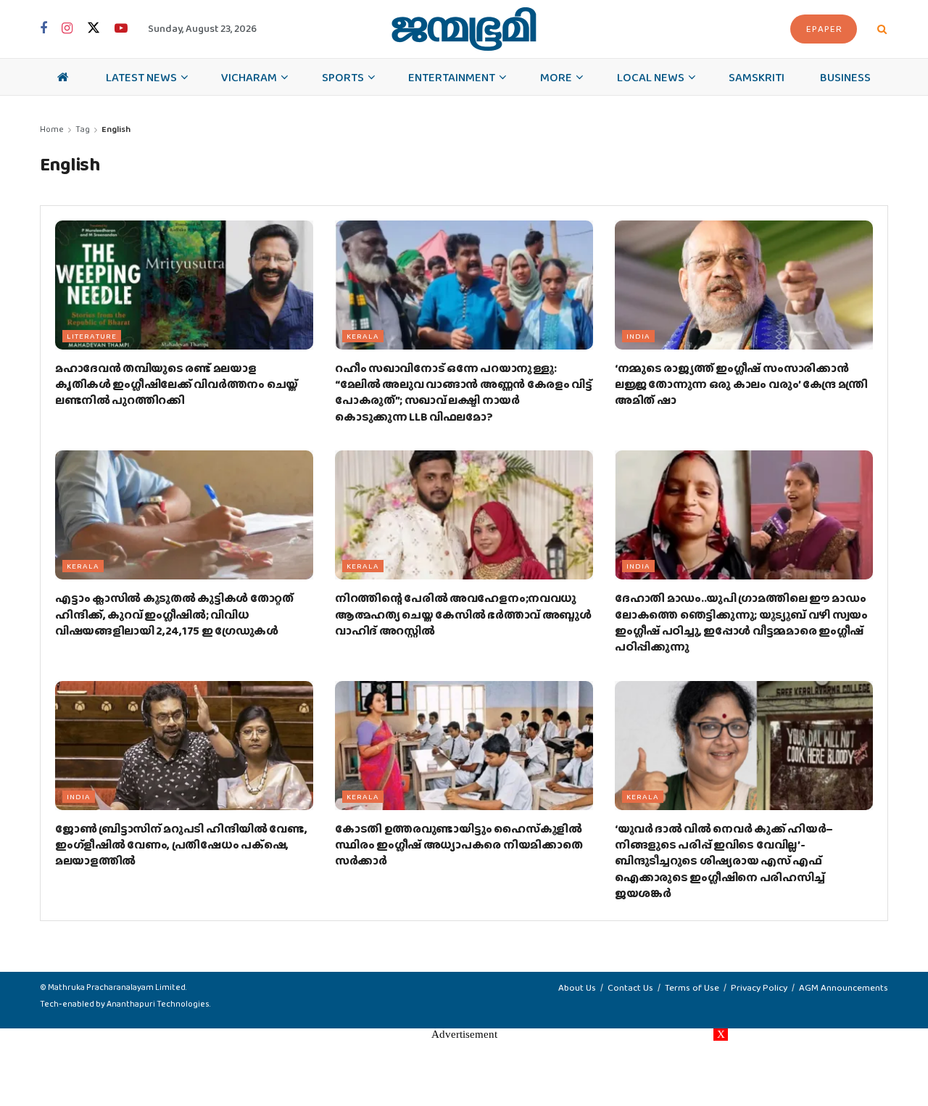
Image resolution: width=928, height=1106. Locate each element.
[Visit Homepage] (464, 29)
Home (52, 129)
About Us (577, 987)
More (556, 77)
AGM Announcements (843, 987)
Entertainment (451, 77)
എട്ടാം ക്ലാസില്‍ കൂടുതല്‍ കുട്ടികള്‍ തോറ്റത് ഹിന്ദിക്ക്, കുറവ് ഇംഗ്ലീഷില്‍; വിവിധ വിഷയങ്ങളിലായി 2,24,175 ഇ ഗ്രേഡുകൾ (174, 614)
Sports (343, 77)
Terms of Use (692, 987)
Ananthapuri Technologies (158, 1003)
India (638, 336)
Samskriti (756, 77)
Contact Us (630, 987)
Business (845, 77)
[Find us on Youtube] (121, 29)
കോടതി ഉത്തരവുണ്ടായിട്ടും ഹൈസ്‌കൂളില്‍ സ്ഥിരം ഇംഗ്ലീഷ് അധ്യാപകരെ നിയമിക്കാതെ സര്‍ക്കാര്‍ (458, 845)
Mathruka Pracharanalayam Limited (117, 987)
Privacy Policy (759, 987)
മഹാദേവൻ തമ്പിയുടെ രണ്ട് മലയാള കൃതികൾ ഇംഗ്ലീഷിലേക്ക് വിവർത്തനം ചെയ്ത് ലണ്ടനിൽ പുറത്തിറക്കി (176, 384)
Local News (650, 77)
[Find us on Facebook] (43, 29)
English (116, 129)
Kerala (363, 336)
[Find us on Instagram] (67, 29)
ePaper (824, 29)
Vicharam (249, 77)
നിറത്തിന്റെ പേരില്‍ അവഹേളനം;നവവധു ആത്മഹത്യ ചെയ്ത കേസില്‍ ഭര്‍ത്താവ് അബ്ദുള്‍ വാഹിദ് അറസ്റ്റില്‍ (463, 614)
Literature (92, 336)
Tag (82, 129)
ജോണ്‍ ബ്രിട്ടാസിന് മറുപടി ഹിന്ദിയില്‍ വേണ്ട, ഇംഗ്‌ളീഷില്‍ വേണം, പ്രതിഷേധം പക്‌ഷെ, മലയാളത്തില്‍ (181, 845)
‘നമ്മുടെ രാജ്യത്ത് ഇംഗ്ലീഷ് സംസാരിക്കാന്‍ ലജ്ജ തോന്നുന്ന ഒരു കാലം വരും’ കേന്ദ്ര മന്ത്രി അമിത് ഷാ (741, 384)
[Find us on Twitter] (93, 29)
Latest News (141, 77)
